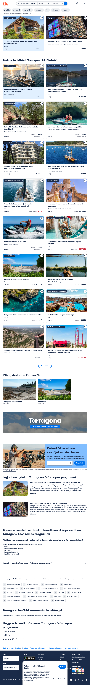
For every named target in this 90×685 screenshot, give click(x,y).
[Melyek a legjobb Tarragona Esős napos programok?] (85, 563)
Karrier (62, 660)
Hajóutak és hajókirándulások (13, 548)
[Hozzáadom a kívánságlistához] (42, 18)
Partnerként (75, 662)
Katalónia (25, 648)
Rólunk (62, 657)
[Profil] (84, 3)
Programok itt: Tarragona (37, 648)
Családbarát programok (11, 554)
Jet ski (6, 546)
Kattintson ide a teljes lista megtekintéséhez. (48, 615)
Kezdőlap (5, 648)
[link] (23, 33)
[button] (23, 33)
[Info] (30, 13)
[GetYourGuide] (5, 3)
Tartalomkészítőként (77, 660)
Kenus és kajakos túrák (11, 552)
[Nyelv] (77, 3)
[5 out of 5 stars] (8, 639)
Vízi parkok (7, 550)
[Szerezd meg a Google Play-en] (29, 658)
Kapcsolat (40, 657)
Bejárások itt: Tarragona (55, 648)
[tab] (17, 579)
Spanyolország (15, 648)
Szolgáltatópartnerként (78, 657)
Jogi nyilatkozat (42, 660)
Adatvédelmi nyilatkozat (9, 471)
